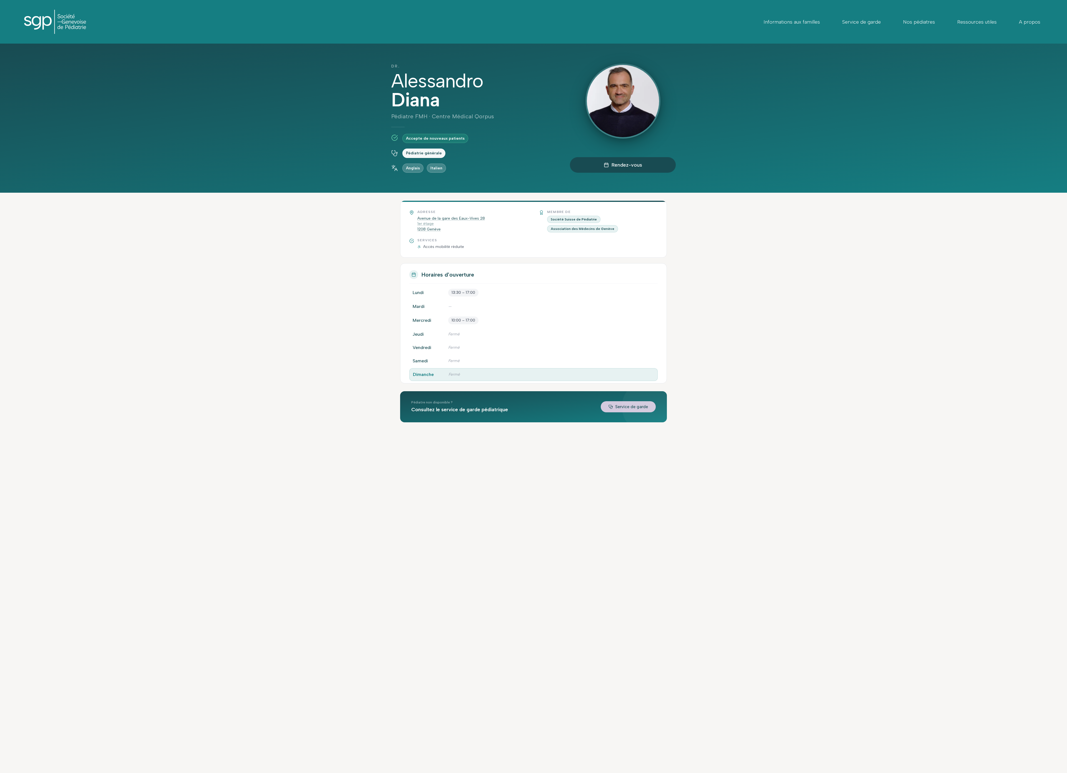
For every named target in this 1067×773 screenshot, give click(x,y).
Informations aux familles (792, 22)
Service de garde (861, 22)
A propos (1029, 22)
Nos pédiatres (919, 22)
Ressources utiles (977, 22)
